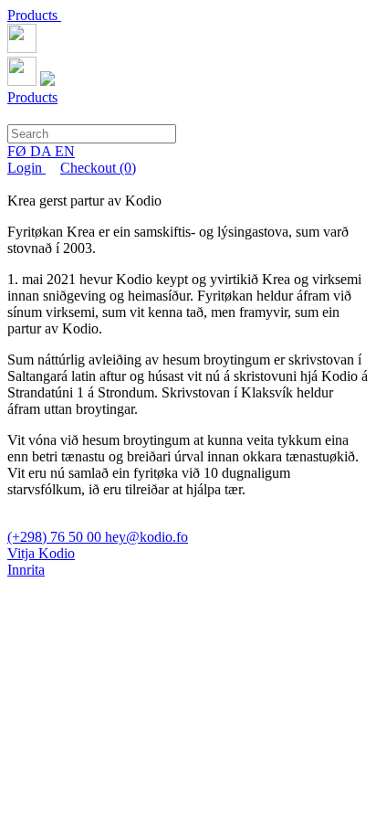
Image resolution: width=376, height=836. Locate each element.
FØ (18, 151)
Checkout (98, 167)
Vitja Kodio (41, 553)
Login (26, 167)
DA (42, 151)
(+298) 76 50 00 (56, 537)
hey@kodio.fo (146, 537)
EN (65, 151)
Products (34, 15)
